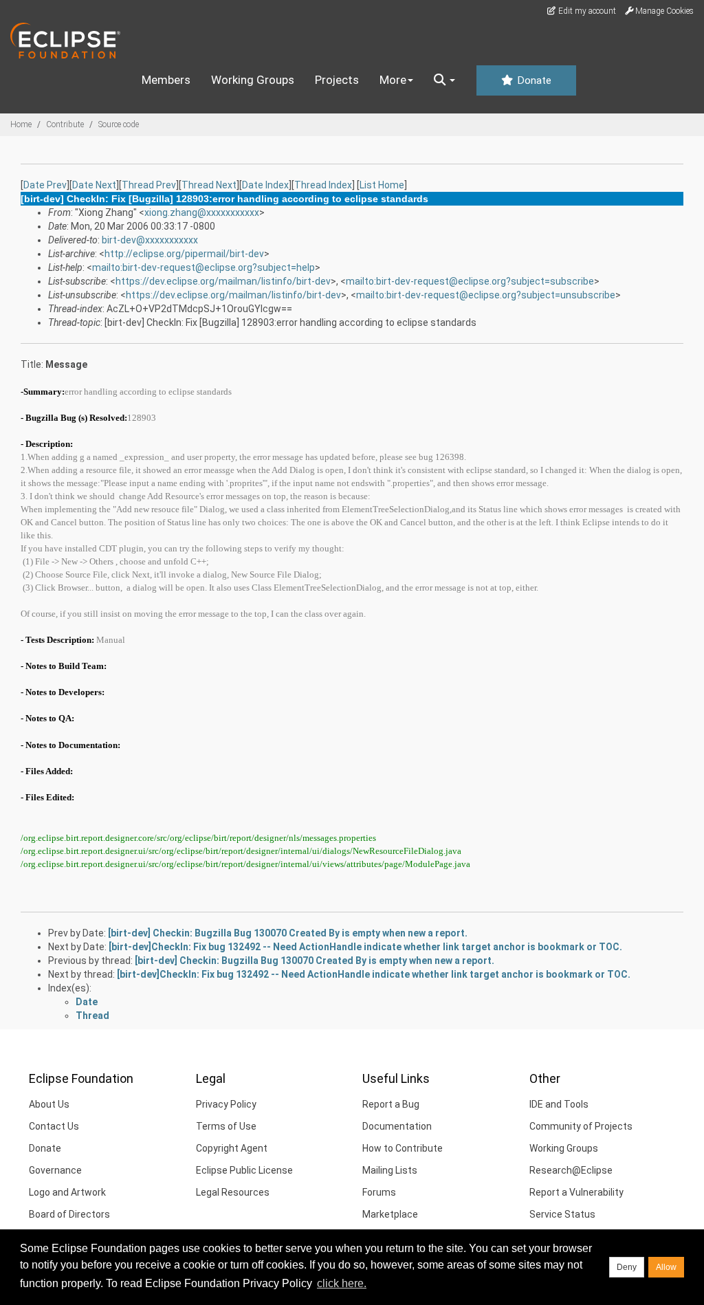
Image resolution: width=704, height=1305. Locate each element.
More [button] (393, 80)
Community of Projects (580, 1126)
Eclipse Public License (244, 1170)
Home (21, 124)
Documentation (397, 1126)
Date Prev (45, 184)
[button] (444, 80)
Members (166, 80)
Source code (118, 124)
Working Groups (252, 80)
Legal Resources (233, 1192)
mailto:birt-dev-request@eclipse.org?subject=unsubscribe (485, 294)
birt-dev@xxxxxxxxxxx (150, 239)
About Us (49, 1104)
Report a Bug (390, 1104)
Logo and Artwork (67, 1192)
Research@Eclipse (571, 1170)
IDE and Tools (558, 1104)
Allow (666, 1267)
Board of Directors (69, 1214)
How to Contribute (402, 1148)
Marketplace (390, 1214)
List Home (382, 184)
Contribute (65, 124)
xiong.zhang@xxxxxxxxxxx (201, 212)
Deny (627, 1267)
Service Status (562, 1214)
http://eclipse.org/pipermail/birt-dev (184, 253)
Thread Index (323, 184)
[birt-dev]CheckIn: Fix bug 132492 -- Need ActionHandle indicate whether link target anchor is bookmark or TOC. (365, 946)
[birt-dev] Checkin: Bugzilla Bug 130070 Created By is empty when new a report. (288, 933)
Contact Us (54, 1126)
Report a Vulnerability (576, 1192)
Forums (379, 1192)
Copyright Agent (231, 1148)
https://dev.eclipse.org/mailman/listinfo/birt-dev (223, 281)
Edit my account (586, 11)
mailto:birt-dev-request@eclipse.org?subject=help (203, 267)
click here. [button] (341, 1283)
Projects (337, 80)
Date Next (94, 184)
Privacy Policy (226, 1104)
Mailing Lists (389, 1170)
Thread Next (209, 184)
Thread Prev (149, 184)
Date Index (265, 184)
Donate (532, 80)
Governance (55, 1170)
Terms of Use (226, 1126)
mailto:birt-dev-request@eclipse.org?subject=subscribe (470, 281)
